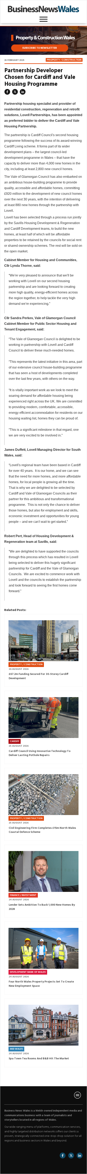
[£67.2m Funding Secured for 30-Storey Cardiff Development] (43, 640)
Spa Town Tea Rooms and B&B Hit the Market (39, 1058)
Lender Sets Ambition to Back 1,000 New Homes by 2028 (42, 907)
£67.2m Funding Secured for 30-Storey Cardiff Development (38, 676)
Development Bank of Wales (28, 972)
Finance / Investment (23, 895)
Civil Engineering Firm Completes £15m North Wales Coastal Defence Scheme (42, 830)
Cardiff (14, 741)
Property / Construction (64, 59)
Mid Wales (16, 1049)
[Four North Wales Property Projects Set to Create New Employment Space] (43, 948)
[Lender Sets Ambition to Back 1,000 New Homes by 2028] (43, 871)
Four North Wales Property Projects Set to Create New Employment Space (41, 983)
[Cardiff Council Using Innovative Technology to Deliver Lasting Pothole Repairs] (43, 717)
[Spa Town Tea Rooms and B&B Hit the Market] (43, 1025)
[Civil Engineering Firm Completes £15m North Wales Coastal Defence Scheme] (43, 794)
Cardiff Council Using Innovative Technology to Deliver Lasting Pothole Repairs (39, 753)
